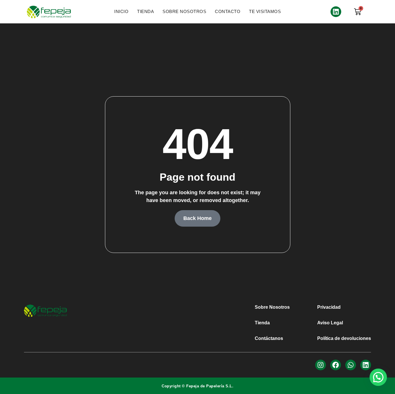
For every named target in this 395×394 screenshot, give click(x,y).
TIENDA (145, 11)
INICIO (121, 11)
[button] (378, 377)
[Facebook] (335, 365)
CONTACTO (227, 11)
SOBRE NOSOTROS (184, 11)
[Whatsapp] (350, 365)
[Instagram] (320, 365)
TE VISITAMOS (265, 11)
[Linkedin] (336, 11)
